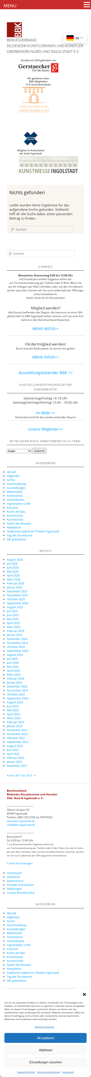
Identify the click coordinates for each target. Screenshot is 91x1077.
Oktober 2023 (16, 694)
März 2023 (13, 718)
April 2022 (13, 754)
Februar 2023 (15, 722)
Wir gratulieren (16, 539)
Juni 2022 (13, 750)
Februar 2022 (15, 758)
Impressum (68, 1071)
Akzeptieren (45, 1038)
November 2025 (17, 595)
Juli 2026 (12, 563)
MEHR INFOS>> (45, 328)
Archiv (11, 480)
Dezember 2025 (17, 591)
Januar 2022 (14, 762)
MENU (10, 6)
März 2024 (13, 674)
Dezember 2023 (17, 686)
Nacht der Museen (19, 523)
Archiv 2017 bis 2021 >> (21, 775)
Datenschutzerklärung (48, 1071)
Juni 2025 (13, 615)
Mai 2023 (13, 710)
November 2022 (17, 734)
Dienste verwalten (44, 1026)
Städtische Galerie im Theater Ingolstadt (33, 531)
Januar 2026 (14, 587)
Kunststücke (15, 519)
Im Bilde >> (45, 412)
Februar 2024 (15, 678)
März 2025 (13, 627)
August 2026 (15, 560)
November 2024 (17, 643)
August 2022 (15, 746)
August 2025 (15, 607)
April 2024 (13, 670)
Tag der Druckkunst (19, 535)
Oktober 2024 (16, 647)
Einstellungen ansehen (45, 1062)
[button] (84, 994)
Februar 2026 (15, 583)
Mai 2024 (13, 667)
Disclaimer (13, 877)
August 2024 (15, 655)
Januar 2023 (14, 726)
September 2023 (17, 698)
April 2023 (13, 714)
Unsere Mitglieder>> (45, 429)
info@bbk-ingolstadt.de (21, 825)
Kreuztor (12, 508)
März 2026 (13, 579)
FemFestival (15, 496)
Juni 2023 (13, 706)
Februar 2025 (15, 631)
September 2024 (17, 651)
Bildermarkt (14, 492)
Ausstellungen (16, 488)
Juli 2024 (12, 659)
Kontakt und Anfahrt (20, 885)
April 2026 (13, 575)
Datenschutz (15, 881)
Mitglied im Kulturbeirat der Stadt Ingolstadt (30, 152)
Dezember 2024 (17, 639)
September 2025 (17, 603)
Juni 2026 (13, 567)
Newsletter (14, 527)
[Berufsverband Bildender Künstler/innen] (14, 29)
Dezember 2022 (17, 730)
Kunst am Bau (16, 512)
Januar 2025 (14, 635)
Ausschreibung (16, 484)
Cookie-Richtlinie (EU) (21, 893)
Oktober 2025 (16, 599)
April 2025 (13, 623)
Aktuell (11, 472)
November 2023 (17, 690)
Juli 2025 (12, 611)
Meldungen (14, 889)
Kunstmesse (15, 515)
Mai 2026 (13, 571)
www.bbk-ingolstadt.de (21, 821)
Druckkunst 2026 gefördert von (38, 60)
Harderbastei (15, 500)
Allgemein (13, 476)
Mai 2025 (13, 619)
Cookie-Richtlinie (26, 1071)
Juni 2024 (13, 663)
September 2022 (17, 742)
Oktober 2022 (16, 738)
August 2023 (15, 702)
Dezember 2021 (17, 766)
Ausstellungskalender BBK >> (46, 372)
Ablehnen (45, 1050)
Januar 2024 (14, 682)
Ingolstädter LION (18, 504)
